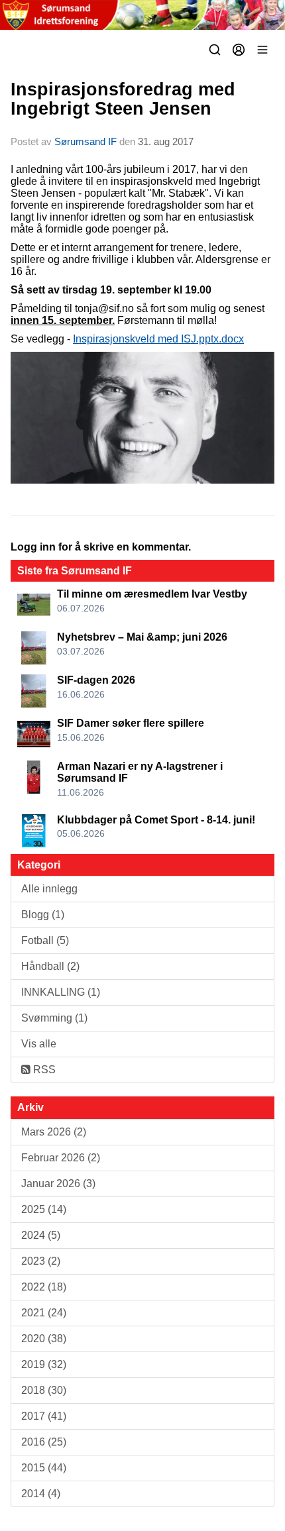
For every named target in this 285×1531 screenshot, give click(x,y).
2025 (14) (43, 1209)
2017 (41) (43, 1416)
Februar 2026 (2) (60, 1157)
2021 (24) (43, 1312)
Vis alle (38, 1043)
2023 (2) (40, 1261)
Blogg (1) (42, 914)
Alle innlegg (49, 888)
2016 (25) (43, 1442)
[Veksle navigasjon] (262, 50)
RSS (43, 1069)
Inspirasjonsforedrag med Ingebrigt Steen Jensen (123, 99)
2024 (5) (40, 1235)
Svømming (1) (54, 1018)
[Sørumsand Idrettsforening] (142, 15)
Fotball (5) (45, 940)
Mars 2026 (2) (53, 1131)
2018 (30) (43, 1390)
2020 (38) (43, 1338)
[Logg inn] (239, 50)
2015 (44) (43, 1467)
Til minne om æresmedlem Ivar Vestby (152, 594)
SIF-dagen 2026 (96, 680)
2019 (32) (43, 1364)
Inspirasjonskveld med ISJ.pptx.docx (158, 338)
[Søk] (215, 50)
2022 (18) (43, 1287)
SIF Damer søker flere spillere (130, 723)
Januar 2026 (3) (58, 1183)
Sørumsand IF (85, 141)
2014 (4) (40, 1493)
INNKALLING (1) (60, 992)
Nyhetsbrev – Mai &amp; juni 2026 (142, 637)
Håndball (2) (50, 966)
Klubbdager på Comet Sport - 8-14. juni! (156, 819)
